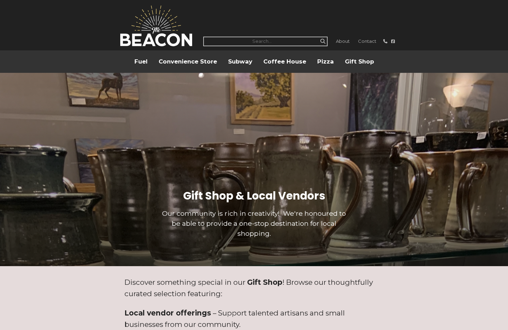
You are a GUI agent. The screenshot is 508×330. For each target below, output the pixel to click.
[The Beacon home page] (156, 26)
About (343, 41)
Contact (367, 41)
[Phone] (386, 41)
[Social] (393, 41)
